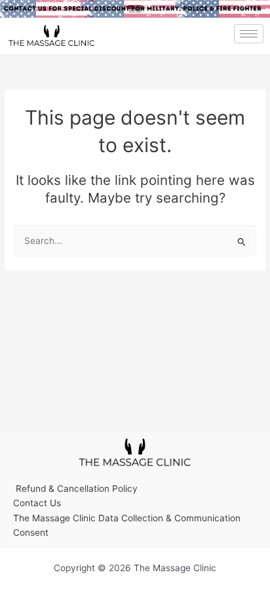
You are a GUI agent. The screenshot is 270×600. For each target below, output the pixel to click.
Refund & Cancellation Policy (75, 488)
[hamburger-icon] (248, 33)
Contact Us (37, 503)
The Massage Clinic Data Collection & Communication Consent (127, 525)
